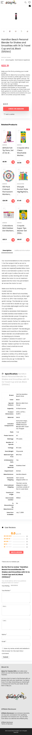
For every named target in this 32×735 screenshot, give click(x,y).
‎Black (18, 400)
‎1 (16, 442)
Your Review (6, 590)
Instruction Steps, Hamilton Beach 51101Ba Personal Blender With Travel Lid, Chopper (22, 424)
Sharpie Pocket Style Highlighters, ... (22, 190)
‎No (17, 503)
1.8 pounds (19, 451)
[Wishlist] (29, 2)
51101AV (18, 498)
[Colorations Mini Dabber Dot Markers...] (8, 215)
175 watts (19, 439)
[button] (30, 6)
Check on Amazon (16, 109)
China (18, 492)
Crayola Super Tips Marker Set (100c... (22, 229)
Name (4, 634)
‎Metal (18, 417)
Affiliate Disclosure (7, 722)
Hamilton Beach (21, 474)
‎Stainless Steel (20, 465)
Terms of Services (7, 724)
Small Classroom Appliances (22, 60)
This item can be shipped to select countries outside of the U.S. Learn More (22, 486)
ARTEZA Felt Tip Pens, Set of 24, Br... (8, 150)
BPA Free (19, 455)
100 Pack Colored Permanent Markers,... (7, 190)
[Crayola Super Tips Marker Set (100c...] (23, 215)
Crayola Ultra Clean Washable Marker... (23, 152)
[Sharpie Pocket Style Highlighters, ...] (23, 176)
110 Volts (18, 448)
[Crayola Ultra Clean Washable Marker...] (23, 137)
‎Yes (17, 460)
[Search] (25, 2)
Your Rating (5, 586)
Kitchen (18, 471)
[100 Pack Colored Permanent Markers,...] (8, 176)
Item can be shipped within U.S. (22, 479)
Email (4, 641)
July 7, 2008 (20, 512)
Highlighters (20, 184)
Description (7, 250)
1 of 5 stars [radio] (11, 585)
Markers (4, 145)
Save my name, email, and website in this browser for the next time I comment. (15, 650)
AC (17, 435)
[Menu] (2, 2)
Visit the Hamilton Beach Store (21, 395)
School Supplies (9, 60)
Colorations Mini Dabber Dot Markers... (8, 228)
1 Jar (17, 432)
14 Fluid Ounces (21, 408)
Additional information (22, 250)
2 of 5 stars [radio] (12, 585)
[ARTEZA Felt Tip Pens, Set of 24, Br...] (8, 137)
